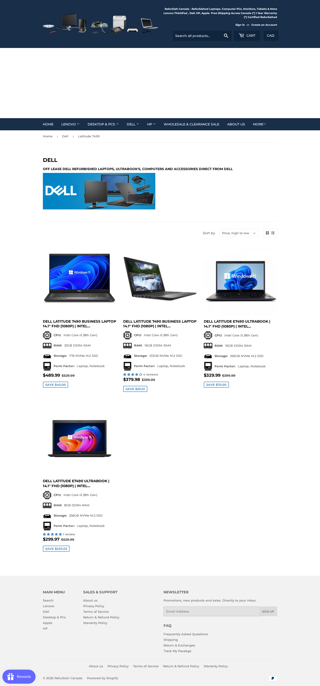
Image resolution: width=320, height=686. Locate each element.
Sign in (240, 24)
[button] (133, 374)
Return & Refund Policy (101, 617)
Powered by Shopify (102, 678)
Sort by (209, 233)
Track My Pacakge (177, 651)
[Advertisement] (160, 83)
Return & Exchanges (179, 645)
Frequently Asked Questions (186, 634)
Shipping (171, 640)
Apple (47, 623)
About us (236, 124)
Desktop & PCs (102, 124)
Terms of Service (96, 611)
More (258, 124)
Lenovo (69, 124)
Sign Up (268, 611)
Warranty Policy (95, 623)
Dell (131, 124)
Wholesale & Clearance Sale (191, 124)
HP (150, 124)
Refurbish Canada (68, 678)
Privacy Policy (93, 606)
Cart (250, 35)
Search (48, 600)
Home (48, 124)
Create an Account (264, 24)
